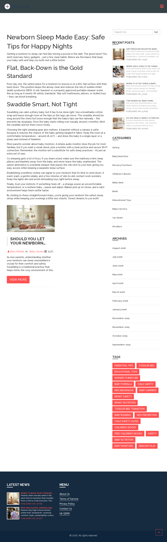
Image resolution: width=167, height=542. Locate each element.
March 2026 (118, 292)
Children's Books (121, 174)
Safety (116, 147)
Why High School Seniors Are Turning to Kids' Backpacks (36, 508)
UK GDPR (65, 513)
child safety (145, 384)
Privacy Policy (67, 503)
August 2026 (119, 248)
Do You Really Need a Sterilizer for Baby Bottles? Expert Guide (143, 118)
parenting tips (123, 365)
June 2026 (117, 265)
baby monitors (123, 446)
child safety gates (126, 421)
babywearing (122, 415)
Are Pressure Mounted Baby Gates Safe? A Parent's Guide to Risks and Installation (142, 49)
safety (152, 433)
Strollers (117, 226)
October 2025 (119, 336)
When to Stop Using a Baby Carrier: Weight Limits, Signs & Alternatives (142, 83)
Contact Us (66, 508)
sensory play (147, 446)
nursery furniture (126, 378)
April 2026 (117, 283)
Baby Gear (118, 182)
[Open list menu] (162, 6)
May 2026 (117, 274)
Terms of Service (69, 499)
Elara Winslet (17, 251)
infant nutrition (125, 402)
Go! (156, 32)
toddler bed (146, 365)
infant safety (123, 396)
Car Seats (117, 217)
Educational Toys (121, 200)
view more (18, 279)
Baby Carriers (36, 251)
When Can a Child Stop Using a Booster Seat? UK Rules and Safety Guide (142, 66)
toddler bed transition (129, 409)
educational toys (125, 371)
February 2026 (120, 301)
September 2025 (121, 344)
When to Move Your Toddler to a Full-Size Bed (36, 493)
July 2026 (117, 257)
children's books (125, 427)
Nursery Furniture (122, 165)
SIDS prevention (147, 415)
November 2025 (120, 327)
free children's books (128, 433)
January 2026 (119, 309)
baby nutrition (123, 439)
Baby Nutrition (120, 156)
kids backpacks (124, 390)
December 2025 (120, 318)
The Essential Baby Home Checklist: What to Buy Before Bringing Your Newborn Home (143, 101)
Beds (115, 191)
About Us (65, 494)
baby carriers (147, 390)
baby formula (123, 384)
